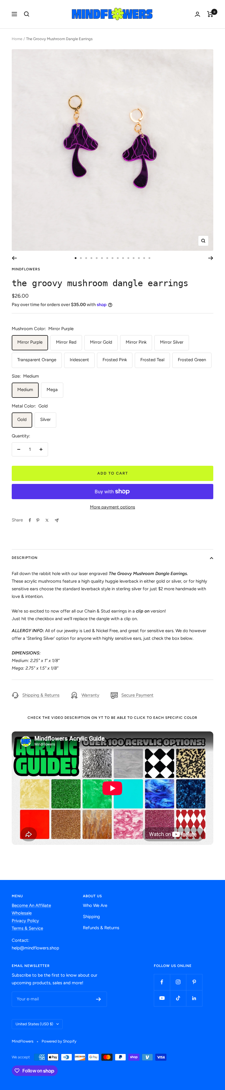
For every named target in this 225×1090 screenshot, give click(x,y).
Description (25, 558)
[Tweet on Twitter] (47, 520)
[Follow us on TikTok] (178, 998)
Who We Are (95, 905)
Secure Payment (137, 695)
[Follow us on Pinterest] (194, 982)
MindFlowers (26, 269)
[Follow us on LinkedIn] (194, 998)
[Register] (98, 999)
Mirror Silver (171, 342)
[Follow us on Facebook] (162, 982)
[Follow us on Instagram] (178, 982)
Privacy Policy (25, 920)
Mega (52, 389)
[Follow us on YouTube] (162, 998)
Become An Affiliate (31, 905)
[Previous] (14, 258)
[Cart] (210, 14)
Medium (25, 389)
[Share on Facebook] (30, 520)
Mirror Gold (101, 342)
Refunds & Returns (101, 927)
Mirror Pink (136, 342)
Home (17, 39)
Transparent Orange (36, 359)
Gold (22, 419)
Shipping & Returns (40, 695)
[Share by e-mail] (57, 520)
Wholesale (22, 913)
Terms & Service (27, 928)
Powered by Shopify (59, 1041)
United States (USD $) (34, 1024)
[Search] (26, 14)
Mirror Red (66, 342)
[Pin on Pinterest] (37, 520)
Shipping (91, 916)
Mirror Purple (29, 342)
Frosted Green (192, 359)
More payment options (112, 507)
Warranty (90, 695)
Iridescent (79, 359)
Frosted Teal (152, 359)
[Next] (210, 258)
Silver (45, 419)
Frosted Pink (115, 359)
